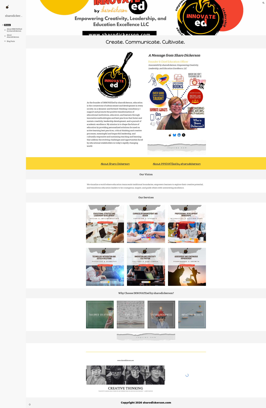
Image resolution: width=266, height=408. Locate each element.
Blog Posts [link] (11, 41)
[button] (263, 2)
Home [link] (7, 25)
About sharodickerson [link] (13, 36)
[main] (146, 42)
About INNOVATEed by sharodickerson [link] (14, 30)
